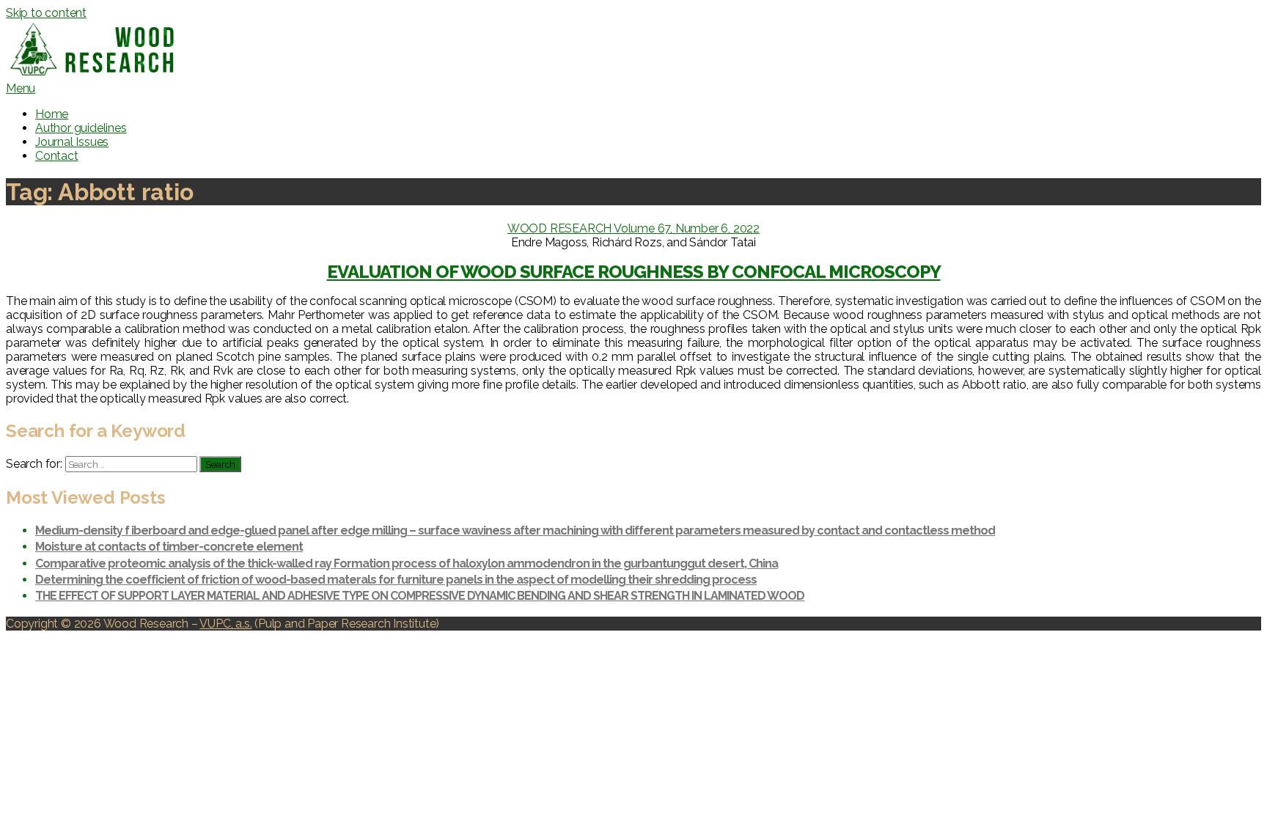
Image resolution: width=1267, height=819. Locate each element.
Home (51, 114)
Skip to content (46, 13)
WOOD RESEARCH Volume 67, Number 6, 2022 (633, 228)
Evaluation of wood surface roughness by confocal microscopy (634, 271)
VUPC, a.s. (225, 624)
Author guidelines (81, 128)
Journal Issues (72, 142)
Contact (56, 156)
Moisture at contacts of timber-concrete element (169, 547)
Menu (20, 88)
